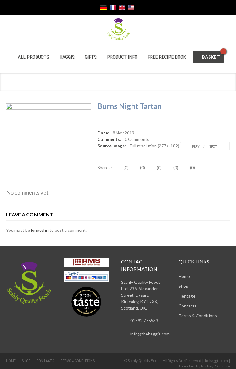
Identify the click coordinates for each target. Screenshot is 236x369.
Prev (194, 147)
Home (184, 276)
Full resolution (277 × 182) (154, 145)
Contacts (188, 305)
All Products (33, 57)
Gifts (91, 57)
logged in (40, 230)
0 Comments (137, 139)
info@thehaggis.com (150, 333)
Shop (183, 286)
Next (214, 147)
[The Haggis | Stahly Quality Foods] (118, 28)
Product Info (122, 57)
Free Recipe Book (167, 57)
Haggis (67, 57)
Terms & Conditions (198, 315)
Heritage (187, 296)
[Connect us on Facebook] (66, 7)
